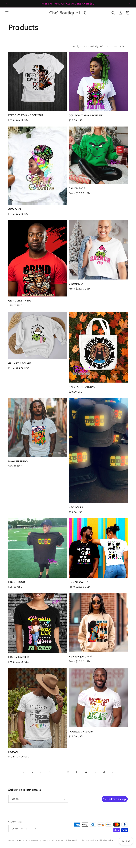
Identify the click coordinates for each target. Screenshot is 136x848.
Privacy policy (72, 840)
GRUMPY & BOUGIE (19, 363)
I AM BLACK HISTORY (81, 731)
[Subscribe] (64, 799)
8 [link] (68, 771)
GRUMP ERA (76, 283)
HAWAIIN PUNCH (18, 461)
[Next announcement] (129, 3)
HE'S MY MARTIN (79, 581)
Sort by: (76, 46)
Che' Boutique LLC (23, 840)
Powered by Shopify (39, 840)
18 (104, 771)
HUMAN (13, 751)
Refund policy (57, 840)
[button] (7, 12)
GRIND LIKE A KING (19, 300)
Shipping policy (106, 840)
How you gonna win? (80, 656)
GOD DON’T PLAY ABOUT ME (86, 115)
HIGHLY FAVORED (18, 657)
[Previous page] (23, 771)
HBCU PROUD (16, 581)
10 (86, 771)
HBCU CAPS (76, 507)
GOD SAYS (14, 209)
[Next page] (112, 771)
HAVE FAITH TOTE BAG (82, 386)
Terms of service (89, 840)
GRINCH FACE (77, 188)
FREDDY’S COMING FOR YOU (25, 115)
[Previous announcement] (6, 3)
